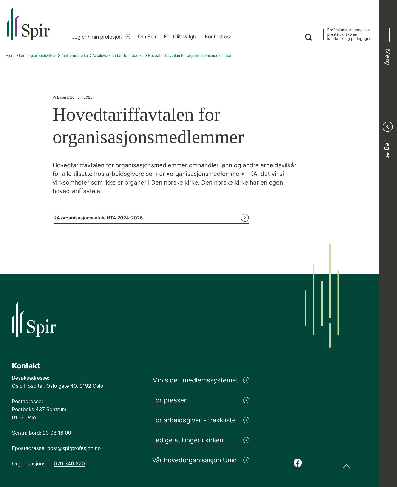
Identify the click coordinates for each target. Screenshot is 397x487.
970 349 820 (69, 464)
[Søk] (308, 38)
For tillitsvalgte (180, 37)
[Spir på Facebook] (298, 463)
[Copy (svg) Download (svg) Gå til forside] (28, 28)
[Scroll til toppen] (346, 467)
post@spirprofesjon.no (74, 448)
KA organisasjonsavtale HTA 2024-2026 (98, 218)
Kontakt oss (218, 37)
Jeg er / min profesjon (97, 37)
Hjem (10, 55)
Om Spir (147, 37)
